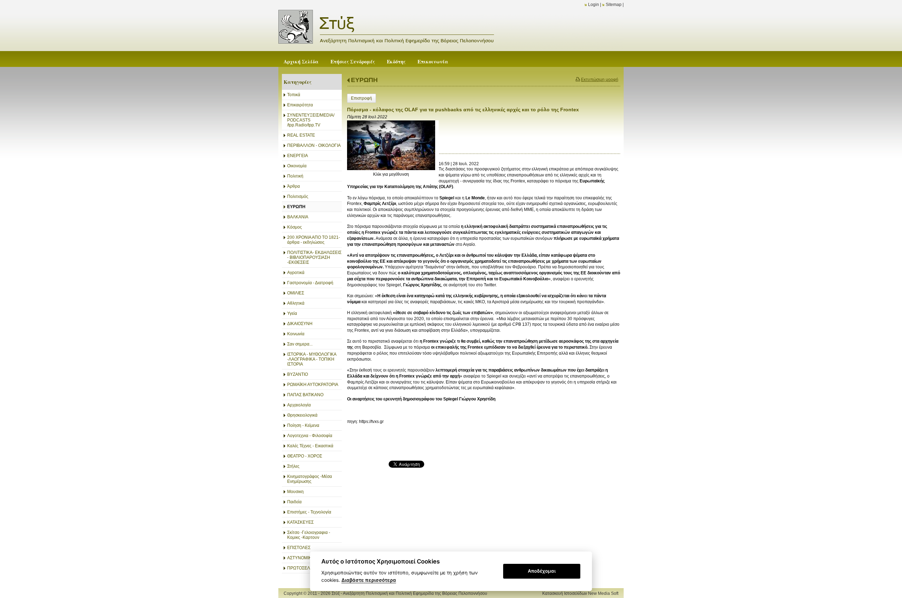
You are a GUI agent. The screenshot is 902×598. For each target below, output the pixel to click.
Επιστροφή (361, 98)
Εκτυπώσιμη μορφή (599, 79)
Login (593, 4)
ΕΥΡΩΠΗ (364, 79)
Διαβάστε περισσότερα (368, 580)
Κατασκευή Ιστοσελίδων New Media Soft (580, 593)
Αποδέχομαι (542, 571)
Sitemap (614, 4)
